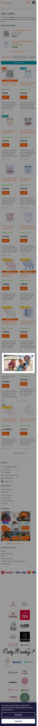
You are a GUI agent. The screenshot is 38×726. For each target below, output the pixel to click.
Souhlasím (18, 721)
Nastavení (18, 715)
